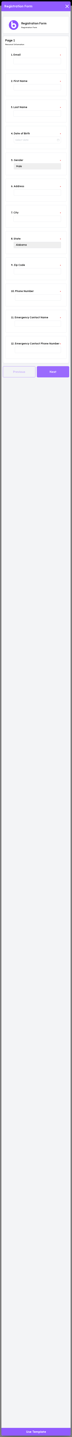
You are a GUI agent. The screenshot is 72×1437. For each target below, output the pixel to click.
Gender (18, 160)
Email (17, 54)
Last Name (20, 107)
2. (12, 81)
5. (12, 160)
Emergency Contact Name (31, 317)
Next (53, 372)
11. (12, 317)
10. (12, 291)
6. (12, 186)
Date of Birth (22, 133)
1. (12, 54)
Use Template (36, 1431)
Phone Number (24, 291)
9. (12, 265)
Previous (19, 372)
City (15, 212)
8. (12, 238)
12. (12, 343)
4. (12, 133)
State (17, 238)
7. (12, 212)
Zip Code (19, 265)
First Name (20, 81)
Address (19, 186)
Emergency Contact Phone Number (37, 343)
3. (12, 107)
